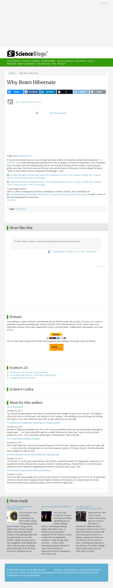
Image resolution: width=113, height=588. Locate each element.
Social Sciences (65, 61)
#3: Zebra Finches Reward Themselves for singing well (33, 454)
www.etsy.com (26, 155)
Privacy (50, 569)
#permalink (91, 251)
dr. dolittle (22, 102)
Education (80, 61)
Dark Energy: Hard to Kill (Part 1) (56, 507)
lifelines (12, 73)
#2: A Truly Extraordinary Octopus (23, 439)
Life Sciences (13, 61)
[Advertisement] (56, 24)
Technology (43, 63)
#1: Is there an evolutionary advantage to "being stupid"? (34, 423)
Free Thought (59, 63)
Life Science (21, 209)
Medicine (11, 63)
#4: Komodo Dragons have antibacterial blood (29, 470)
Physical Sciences (31, 61)
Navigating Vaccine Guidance (22, 377)
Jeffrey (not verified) (63, 251)
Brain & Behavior (27, 63)
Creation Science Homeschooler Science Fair (89, 507)
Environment (48, 61)
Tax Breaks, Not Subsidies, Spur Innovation (29, 372)
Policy (90, 61)
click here (11, 200)
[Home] (23, 53)
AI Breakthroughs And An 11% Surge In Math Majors (33, 375)
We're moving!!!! (14, 407)
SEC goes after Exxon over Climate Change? (19, 507)
